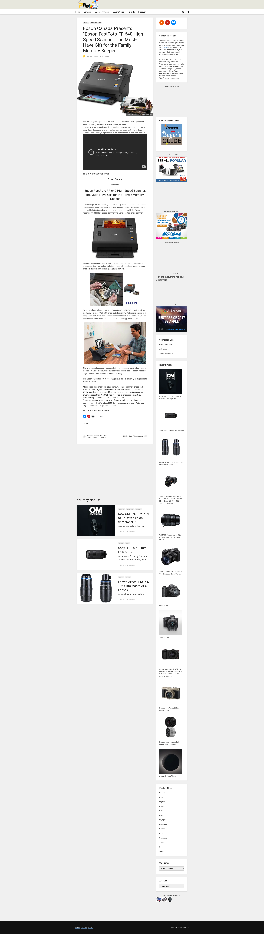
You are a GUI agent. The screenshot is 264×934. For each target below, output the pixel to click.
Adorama (163, 349)
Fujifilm (162, 802)
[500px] (173, 22)
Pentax (162, 829)
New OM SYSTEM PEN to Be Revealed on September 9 (133, 518)
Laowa (121, 577)
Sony (127, 543)
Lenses (121, 543)
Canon (162, 793)
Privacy (90, 927)
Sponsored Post (96, 22)
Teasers (138, 509)
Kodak (161, 806)
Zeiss (161, 851)
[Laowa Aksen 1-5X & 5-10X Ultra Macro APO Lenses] (96, 588)
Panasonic (163, 824)
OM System (130, 509)
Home (77, 12)
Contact (84, 927)
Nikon (161, 815)
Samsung (163, 838)
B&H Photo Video (166, 344)
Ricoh (161, 833)
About (77, 927)
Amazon (164, 47)
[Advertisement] (151, 4)
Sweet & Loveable (166, 353)
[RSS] (161, 22)
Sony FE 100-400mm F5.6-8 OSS (132, 550)
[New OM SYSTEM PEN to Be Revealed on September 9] (96, 520)
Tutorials (131, 12)
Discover (142, 12)
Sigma (161, 842)
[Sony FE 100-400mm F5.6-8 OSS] (96, 554)
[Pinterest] (167, 22)
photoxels (89, 56)
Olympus (162, 820)
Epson (86, 22)
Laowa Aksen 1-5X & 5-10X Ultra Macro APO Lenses (134, 586)
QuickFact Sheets (102, 12)
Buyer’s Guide (118, 12)
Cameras (87, 12)
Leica (161, 811)
